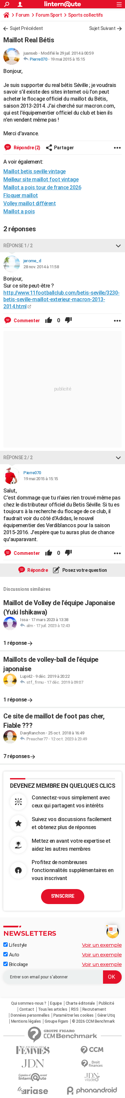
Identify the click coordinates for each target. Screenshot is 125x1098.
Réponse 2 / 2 (18, 457)
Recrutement (94, 1009)
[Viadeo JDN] (92, 1077)
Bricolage (18, 964)
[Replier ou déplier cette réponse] (118, 245)
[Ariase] (33, 1090)
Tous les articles (52, 1009)
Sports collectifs (85, 15)
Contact (26, 1009)
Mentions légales (26, 1021)
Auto (13, 955)
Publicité (106, 1003)
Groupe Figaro (56, 1021)
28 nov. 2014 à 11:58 (41, 266)
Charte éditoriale (80, 1003)
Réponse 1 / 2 (18, 245)
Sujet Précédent (26, 28)
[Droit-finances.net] (92, 1064)
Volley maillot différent (29, 203)
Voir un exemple (102, 945)
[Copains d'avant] (33, 1077)
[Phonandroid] (92, 1090)
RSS (75, 1009)
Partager (64, 147)
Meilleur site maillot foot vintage (40, 179)
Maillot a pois (19, 211)
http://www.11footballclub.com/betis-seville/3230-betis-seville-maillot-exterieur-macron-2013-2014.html (61, 300)
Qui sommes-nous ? (28, 1003)
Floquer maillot (20, 195)
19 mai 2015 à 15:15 (67, 59)
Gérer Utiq (106, 1015)
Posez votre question (84, 570)
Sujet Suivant (102, 28)
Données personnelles (30, 1015)
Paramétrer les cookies (73, 1015)
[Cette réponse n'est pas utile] (68, 320)
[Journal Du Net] (33, 1063)
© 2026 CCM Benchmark (93, 1021)
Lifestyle (17, 945)
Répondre (37, 570)
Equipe (56, 1003)
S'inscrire (62, 896)
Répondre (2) (26, 147)
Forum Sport (49, 15)
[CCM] (92, 1050)
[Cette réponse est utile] (48, 320)
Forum (22, 15)
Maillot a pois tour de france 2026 (42, 187)
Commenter (26, 320)
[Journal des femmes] (33, 1050)
